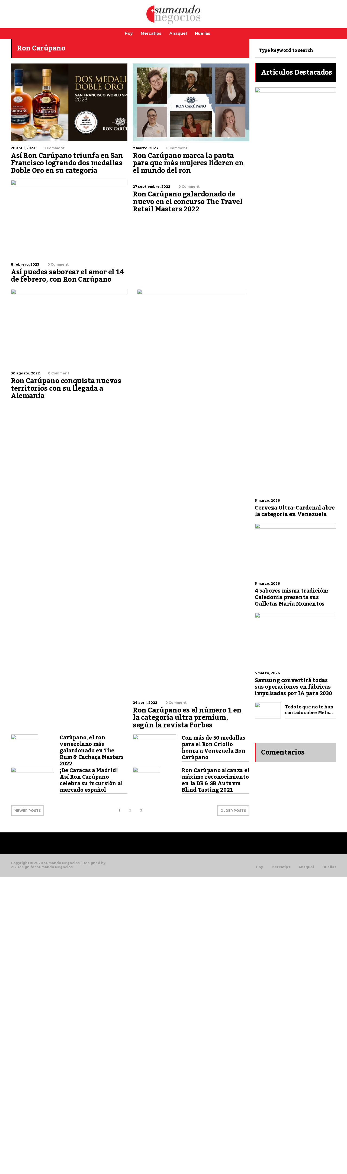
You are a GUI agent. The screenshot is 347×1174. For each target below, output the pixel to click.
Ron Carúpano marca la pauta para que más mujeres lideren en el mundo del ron (188, 163)
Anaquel (178, 33)
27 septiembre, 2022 (151, 186)
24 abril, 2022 (145, 703)
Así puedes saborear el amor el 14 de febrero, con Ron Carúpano (67, 276)
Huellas (202, 33)
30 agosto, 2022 (25, 373)
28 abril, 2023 (23, 148)
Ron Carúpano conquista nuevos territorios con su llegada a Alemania (66, 388)
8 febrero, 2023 (25, 264)
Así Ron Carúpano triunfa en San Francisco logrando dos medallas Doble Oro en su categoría (67, 163)
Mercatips (151, 33)
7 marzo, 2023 (145, 148)
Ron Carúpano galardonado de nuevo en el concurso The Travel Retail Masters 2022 (188, 201)
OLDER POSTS (233, 811)
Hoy (129, 33)
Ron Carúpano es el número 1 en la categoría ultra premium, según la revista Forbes (187, 718)
